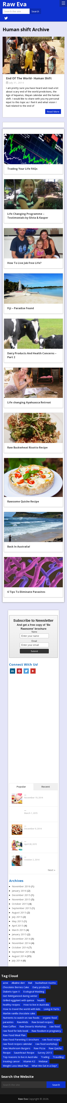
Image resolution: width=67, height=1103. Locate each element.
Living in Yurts (51, 1009)
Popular (21, 786)
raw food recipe (51, 1039)
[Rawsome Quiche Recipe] (33, 477)
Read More (53, 111)
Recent (45, 786)
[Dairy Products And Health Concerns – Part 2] (33, 334)
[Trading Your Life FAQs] (33, 149)
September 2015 (21, 908)
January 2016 (19, 890)
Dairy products (40, 987)
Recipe (7, 1052)
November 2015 (21, 899)
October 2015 (20, 903)
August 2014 (19, 956)
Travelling (58, 1057)
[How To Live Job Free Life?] (33, 243)
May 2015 (17, 921)
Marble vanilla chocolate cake (19, 1013)
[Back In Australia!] (33, 527)
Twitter (26, 671)
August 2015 (19, 912)
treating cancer (11, 1061)
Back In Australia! (18, 546)
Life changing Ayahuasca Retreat (29, 402)
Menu (63, 3)
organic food (50, 1017)
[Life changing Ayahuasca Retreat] (33, 383)
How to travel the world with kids (21, 1009)
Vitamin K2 (29, 1061)
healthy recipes (11, 1004)
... (25, 794)
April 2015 (17, 925)
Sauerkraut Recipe (24, 1052)
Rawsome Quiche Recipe (23, 501)
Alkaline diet (18, 982)
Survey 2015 (45, 1052)
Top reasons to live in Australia (20, 1057)
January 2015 (19, 934)
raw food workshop (46, 1043)
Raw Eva (15, 4)
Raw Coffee (9, 1026)
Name (34, 632)
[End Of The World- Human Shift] (33, 55)
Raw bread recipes (42, 1022)
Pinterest (19, 671)
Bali (30, 982)
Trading (45, 1057)
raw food (55, 1026)
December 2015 (21, 895)
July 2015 (17, 916)
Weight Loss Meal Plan (15, 1065)
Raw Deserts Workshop (32, 1026)
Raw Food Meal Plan (14, 1035)
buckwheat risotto (45, 982)
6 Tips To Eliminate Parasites (26, 592)
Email (34, 641)
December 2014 (21, 938)
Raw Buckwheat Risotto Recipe (27, 447)
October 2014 (20, 947)
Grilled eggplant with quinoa (18, 1000)
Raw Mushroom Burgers (16, 1048)
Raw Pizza (39, 1048)
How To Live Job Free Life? (24, 263)
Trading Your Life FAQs (22, 169)
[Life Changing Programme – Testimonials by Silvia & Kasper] (33, 194)
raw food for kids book (15, 1030)
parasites (8, 1022)
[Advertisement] (33, 729)
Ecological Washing (33, 991)
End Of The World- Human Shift (29, 78)
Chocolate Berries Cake (16, 987)
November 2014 (21, 943)
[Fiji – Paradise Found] (33, 288)
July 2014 (17, 960)
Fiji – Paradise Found (20, 308)
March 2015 (18, 930)
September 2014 (21, 951)
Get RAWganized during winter (20, 995)
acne (5, 982)
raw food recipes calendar (17, 1043)
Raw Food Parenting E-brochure (21, 1039)
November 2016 (21, 886)
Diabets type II (11, 991)
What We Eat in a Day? (44, 1065)
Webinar (43, 1061)
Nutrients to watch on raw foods (21, 1017)
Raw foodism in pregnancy (46, 1030)
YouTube (33, 671)
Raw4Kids (22, 1022)
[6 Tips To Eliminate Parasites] (33, 572)
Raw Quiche (55, 1048)
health (40, 1000)
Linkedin (12, 671)
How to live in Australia (36, 1004)
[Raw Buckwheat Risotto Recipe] (33, 428)
